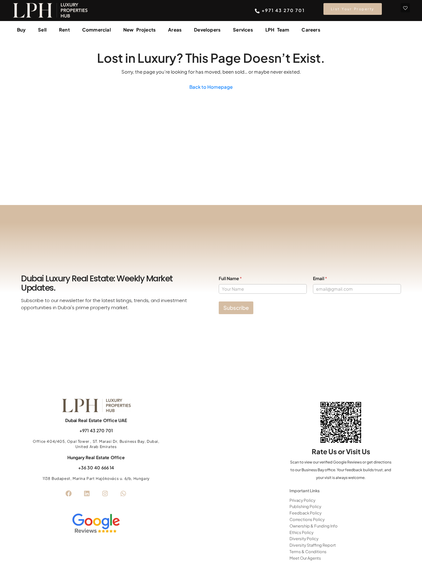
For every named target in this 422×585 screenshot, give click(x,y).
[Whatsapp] (123, 493)
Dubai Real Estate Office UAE (96, 420)
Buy (21, 29)
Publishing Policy (305, 506)
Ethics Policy (301, 532)
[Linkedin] (87, 493)
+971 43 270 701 (96, 430)
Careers (311, 29)
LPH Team (277, 29)
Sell (42, 29)
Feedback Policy (305, 512)
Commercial (96, 29)
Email (320, 278)
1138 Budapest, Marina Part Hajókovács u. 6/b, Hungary (96, 478)
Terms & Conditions (308, 551)
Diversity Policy (304, 538)
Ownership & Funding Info (313, 525)
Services (243, 29)
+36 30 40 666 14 (96, 467)
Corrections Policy (307, 519)
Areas (175, 29)
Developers (207, 29)
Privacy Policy (302, 500)
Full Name (230, 278)
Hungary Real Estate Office (95, 457)
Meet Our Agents (305, 558)
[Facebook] (68, 493)
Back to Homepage (211, 87)
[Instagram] (105, 493)
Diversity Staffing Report (312, 545)
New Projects (139, 29)
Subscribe (236, 307)
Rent (64, 29)
